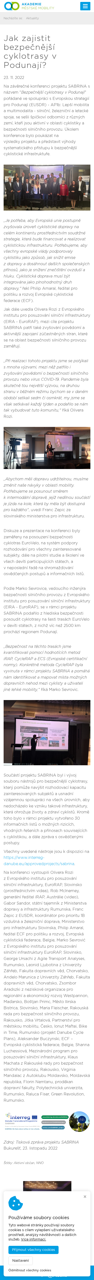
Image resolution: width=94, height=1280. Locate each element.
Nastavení (20, 1260)
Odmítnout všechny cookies (29, 1270)
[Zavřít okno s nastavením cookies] (85, 1197)
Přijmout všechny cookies (33, 1250)
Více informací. (33, 1239)
